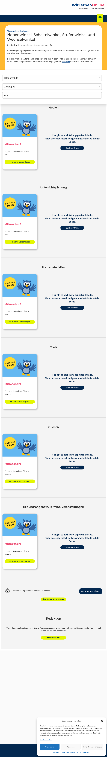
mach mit (66, 61)
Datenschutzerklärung (73, 752)
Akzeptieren (49, 747)
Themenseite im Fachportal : (18, 31)
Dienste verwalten (46, 740)
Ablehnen (71, 747)
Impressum (86, 752)
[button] (101, 721)
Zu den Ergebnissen (90, 591)
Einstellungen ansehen (92, 747)
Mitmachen (54, 637)
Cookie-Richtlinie (59, 752)
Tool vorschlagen (21, 401)
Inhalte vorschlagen (21, 162)
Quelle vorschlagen (21, 481)
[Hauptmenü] (4, 6)
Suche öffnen (72, 148)
